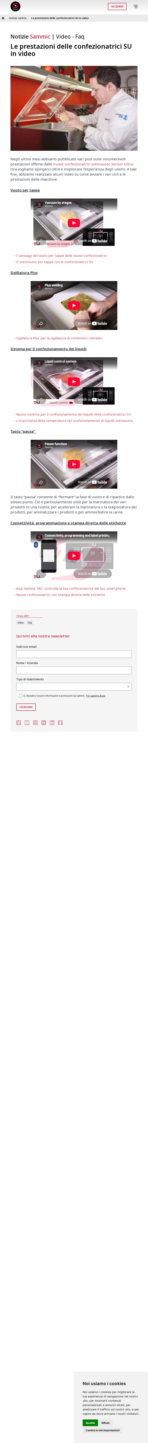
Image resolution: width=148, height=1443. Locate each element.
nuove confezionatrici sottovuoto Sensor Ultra (93, 164)
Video (64, 36)
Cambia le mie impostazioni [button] (103, 1430)
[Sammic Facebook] (60, 722)
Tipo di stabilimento (30, 679)
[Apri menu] (136, 7)
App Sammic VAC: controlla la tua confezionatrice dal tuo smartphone (71, 588)
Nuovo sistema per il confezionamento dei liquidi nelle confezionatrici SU (73, 414)
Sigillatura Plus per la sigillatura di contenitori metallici (59, 338)
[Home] (15, 6)
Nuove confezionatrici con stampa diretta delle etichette (60, 595)
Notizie (30, 36)
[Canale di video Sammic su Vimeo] (18, 722)
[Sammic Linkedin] (52, 722)
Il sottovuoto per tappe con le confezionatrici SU (54, 262)
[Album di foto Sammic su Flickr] (43, 722)
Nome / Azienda (27, 663)
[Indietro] (130, 6)
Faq (79, 36)
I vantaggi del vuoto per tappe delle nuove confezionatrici (61, 255)
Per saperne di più (95, 695)
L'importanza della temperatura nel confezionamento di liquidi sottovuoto (74, 420)
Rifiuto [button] (106, 1422)
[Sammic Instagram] (35, 722)
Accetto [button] (90, 1422)
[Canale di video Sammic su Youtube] (27, 722)
